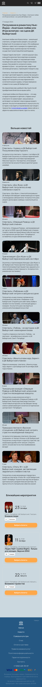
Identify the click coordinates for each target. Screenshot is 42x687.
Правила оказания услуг (21, 649)
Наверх (36, 620)
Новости (21, 632)
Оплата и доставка (21, 645)
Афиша (21, 628)
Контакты (21, 662)
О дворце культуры (21, 636)
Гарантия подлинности (21, 657)
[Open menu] (39, 3)
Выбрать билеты (20, 525)
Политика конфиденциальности (21, 653)
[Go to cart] (36, 3)
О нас (21, 640)
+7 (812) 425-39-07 (21, 666)
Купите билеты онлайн (19, 108)
